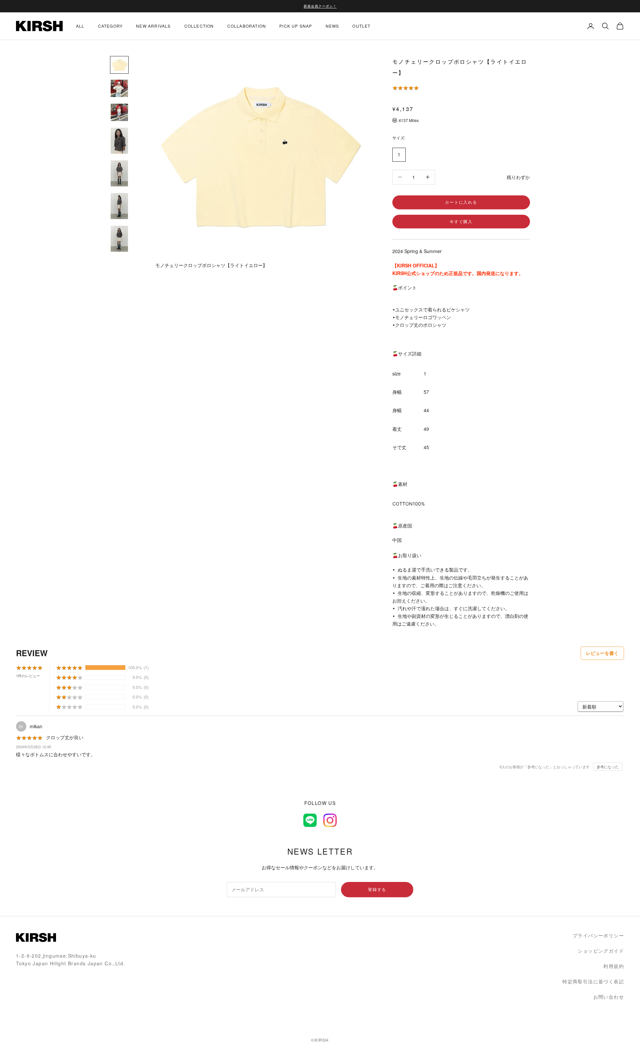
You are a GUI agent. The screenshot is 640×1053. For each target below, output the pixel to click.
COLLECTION (199, 26)
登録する (377, 889)
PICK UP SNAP (295, 26)
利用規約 (613, 966)
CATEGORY (110, 26)
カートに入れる (461, 202)
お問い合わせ (608, 996)
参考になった (608, 766)
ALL (80, 26)
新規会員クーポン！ (320, 6)
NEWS (332, 26)
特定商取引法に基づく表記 (593, 981)
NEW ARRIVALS (153, 26)
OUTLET (361, 26)
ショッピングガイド (601, 950)
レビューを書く (602, 653)
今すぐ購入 (461, 221)
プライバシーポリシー (598, 935)
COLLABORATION (246, 26)
